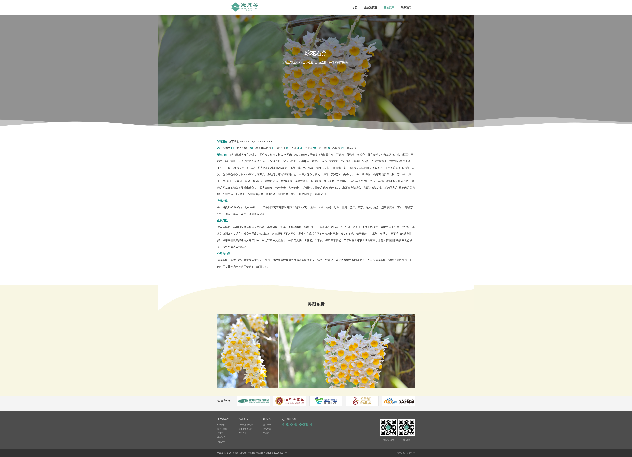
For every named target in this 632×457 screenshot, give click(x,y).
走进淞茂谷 (370, 7)
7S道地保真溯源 (246, 424)
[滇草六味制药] (362, 401)
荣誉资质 (221, 437)
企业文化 (221, 433)
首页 (354, 7)
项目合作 (267, 424)
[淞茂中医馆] (289, 401)
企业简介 (221, 424)
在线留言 (267, 433)
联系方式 (267, 429)
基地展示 (389, 7)
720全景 (242, 433)
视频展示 (221, 441)
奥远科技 (411, 453)
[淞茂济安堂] (325, 401)
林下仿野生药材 (245, 429)
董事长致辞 (222, 429)
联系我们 (406, 7)
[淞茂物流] (398, 401)
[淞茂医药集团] (253, 401)
